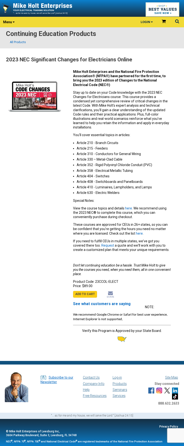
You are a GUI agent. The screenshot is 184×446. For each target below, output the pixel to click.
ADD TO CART (85, 294)
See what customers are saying (102, 303)
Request (108, 245)
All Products (18, 42)
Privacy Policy (168, 426)
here (128, 208)
